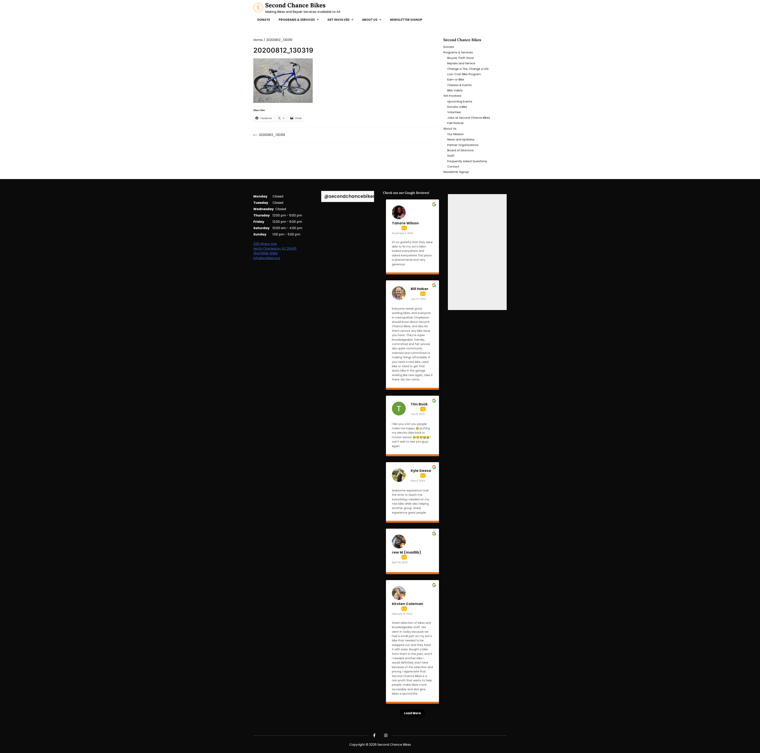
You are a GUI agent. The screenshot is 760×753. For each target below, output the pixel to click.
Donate (263, 20)
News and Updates (460, 139)
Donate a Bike (457, 107)
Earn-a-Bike (455, 80)
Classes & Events (459, 85)
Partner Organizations (463, 145)
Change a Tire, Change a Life (468, 69)
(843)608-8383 (265, 253)
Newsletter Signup (406, 20)
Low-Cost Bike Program (464, 74)
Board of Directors (460, 150)
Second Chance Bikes (295, 5)
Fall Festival (455, 123)
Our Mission (455, 134)
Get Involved (338, 20)
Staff (450, 156)
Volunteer (454, 112)
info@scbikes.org (266, 258)
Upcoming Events (459, 101)
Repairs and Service (461, 63)
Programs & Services (297, 20)
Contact (453, 167)
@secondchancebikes (349, 196)
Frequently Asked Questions (467, 161)
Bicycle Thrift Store (460, 58)
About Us (369, 20)
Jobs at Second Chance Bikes (468, 118)
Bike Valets (455, 90)
